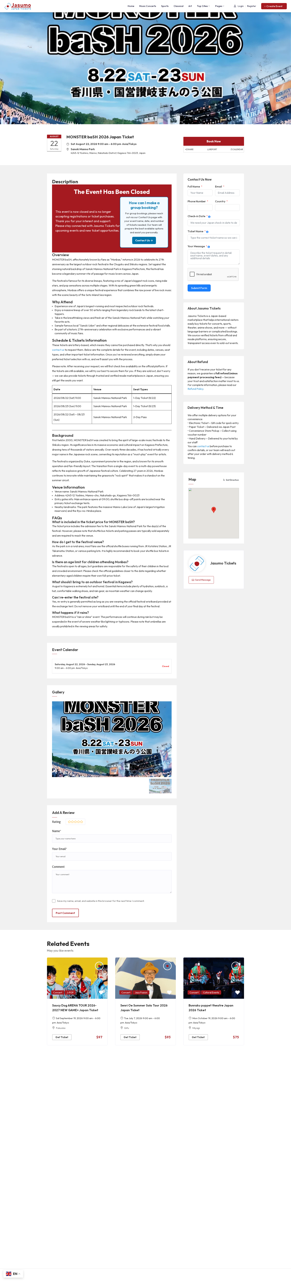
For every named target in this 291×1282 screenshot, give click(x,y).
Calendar (237, 149)
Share (190, 149)
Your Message (196, 246)
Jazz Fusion (141, 992)
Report (213, 149)
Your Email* (59, 849)
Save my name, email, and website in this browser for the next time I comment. (100, 900)
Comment (58, 866)
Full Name (194, 186)
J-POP (70, 992)
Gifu (126, 1028)
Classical (178, 6)
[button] (274, 6)
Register (251, 6)
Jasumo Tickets (223, 563)
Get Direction (232, 480)
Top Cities (202, 6)
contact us (58, 349)
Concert (57, 992)
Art (190, 6)
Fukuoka (60, 1028)
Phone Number (197, 201)
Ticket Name (195, 231)
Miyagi (196, 1028)
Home (131, 6)
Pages (218, 6)
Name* (56, 831)
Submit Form (199, 288)
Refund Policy (195, 388)
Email (218, 186)
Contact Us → (144, 240)
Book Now (214, 141)
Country (220, 201)
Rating (56, 822)
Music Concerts (147, 6)
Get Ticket (61, 1037)
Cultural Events (211, 992)
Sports (165, 6)
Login (240, 6)
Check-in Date (196, 216)
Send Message (203, 579)
